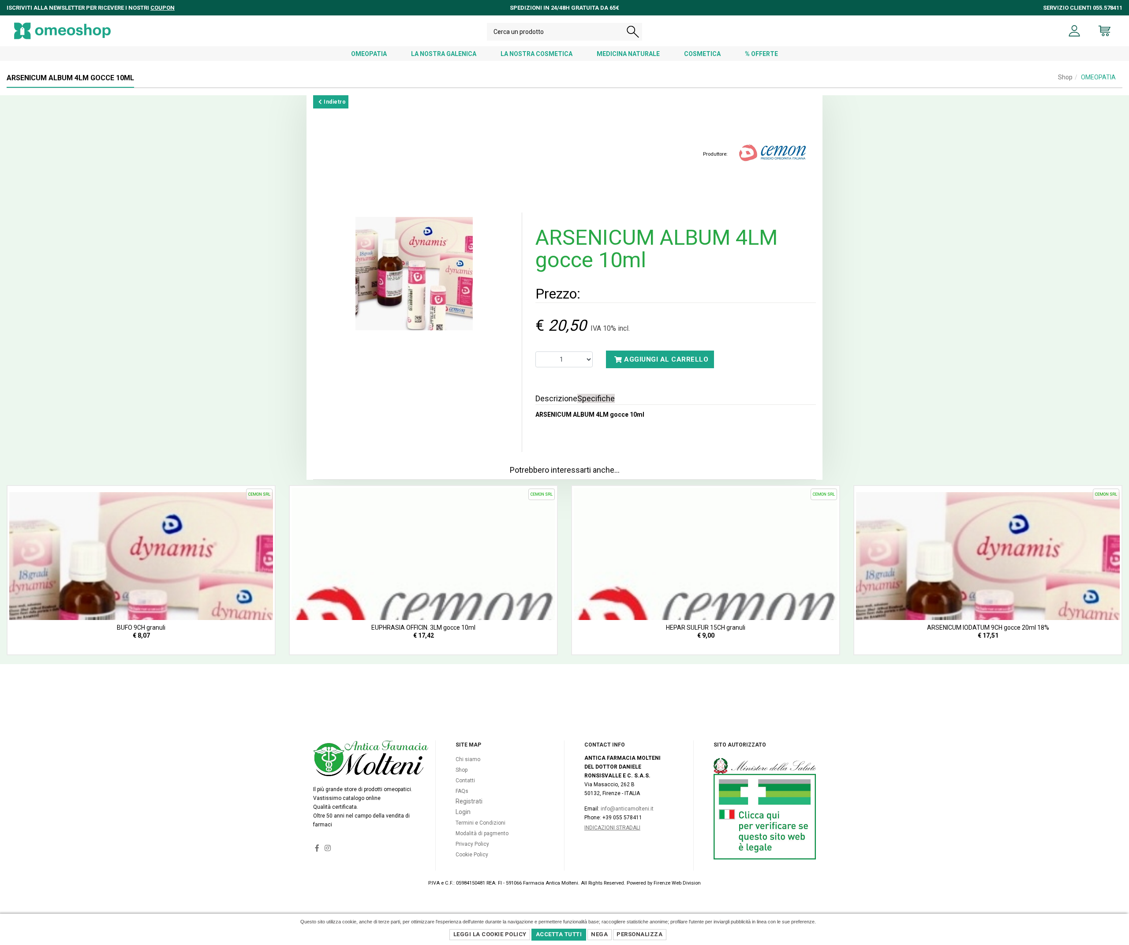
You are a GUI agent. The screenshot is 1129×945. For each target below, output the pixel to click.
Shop (1065, 77)
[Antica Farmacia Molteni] (62, 31)
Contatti (465, 780)
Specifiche (596, 398)
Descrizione (556, 398)
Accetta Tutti (559, 934)
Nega (599, 934)
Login (463, 811)
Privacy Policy (472, 844)
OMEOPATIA (369, 53)
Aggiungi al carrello (665, 359)
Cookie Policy (472, 855)
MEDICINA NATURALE (628, 53)
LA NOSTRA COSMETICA (536, 53)
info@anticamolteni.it (627, 809)
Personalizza (639, 934)
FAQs (462, 791)
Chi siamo (468, 759)
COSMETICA (702, 53)
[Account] (1074, 31)
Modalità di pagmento (482, 833)
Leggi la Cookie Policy (490, 934)
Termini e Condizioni (480, 823)
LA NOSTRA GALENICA (443, 53)
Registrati (469, 801)
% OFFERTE (761, 53)
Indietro (334, 102)
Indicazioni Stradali (612, 828)
